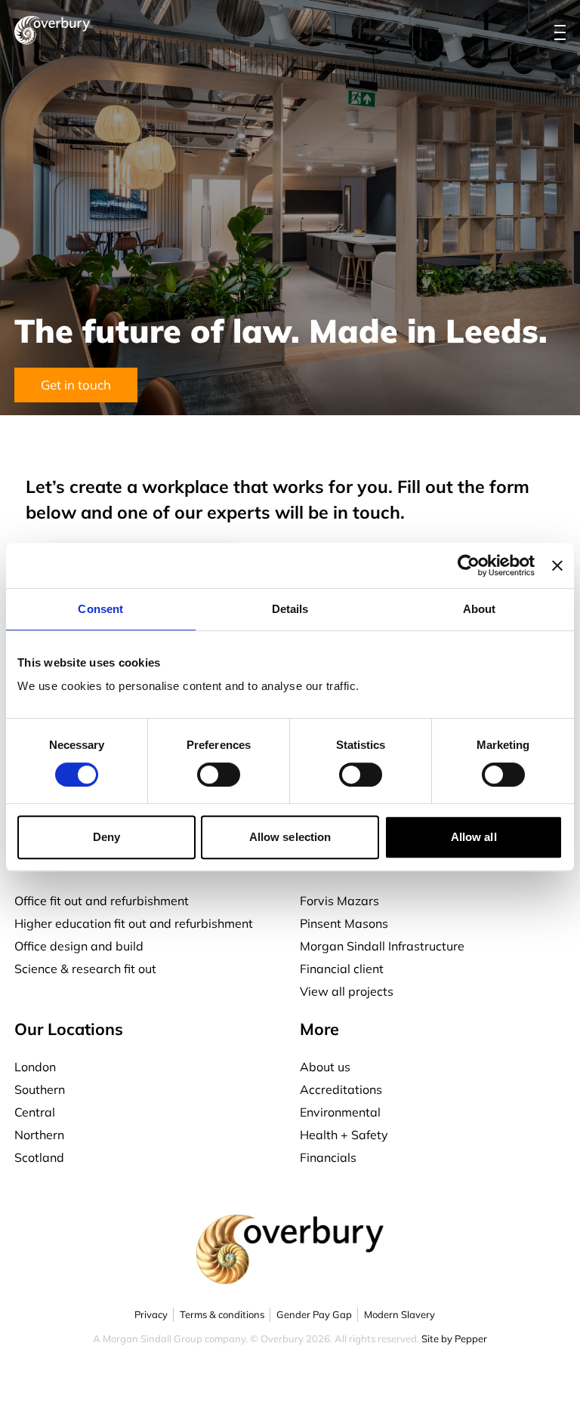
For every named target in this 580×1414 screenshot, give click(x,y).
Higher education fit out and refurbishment (133, 923)
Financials (328, 1157)
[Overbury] (52, 30)
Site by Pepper (454, 1338)
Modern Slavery (399, 1314)
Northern (39, 1134)
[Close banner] (557, 565)
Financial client (342, 968)
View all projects (346, 991)
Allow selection (290, 836)
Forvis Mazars (339, 900)
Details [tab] (290, 608)
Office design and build (78, 945)
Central (34, 1112)
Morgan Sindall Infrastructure (382, 945)
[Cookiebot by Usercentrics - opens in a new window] (469, 565)
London (35, 1066)
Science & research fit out (85, 968)
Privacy (151, 1314)
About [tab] (479, 608)
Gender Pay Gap (314, 1314)
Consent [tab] (100, 608)
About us (325, 1066)
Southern (39, 1089)
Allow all (474, 836)
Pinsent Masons (344, 923)
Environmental (340, 1112)
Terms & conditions (222, 1314)
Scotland (39, 1157)
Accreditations (341, 1089)
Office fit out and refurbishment (101, 900)
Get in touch (76, 385)
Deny (106, 836)
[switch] (218, 774)
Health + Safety (344, 1134)
